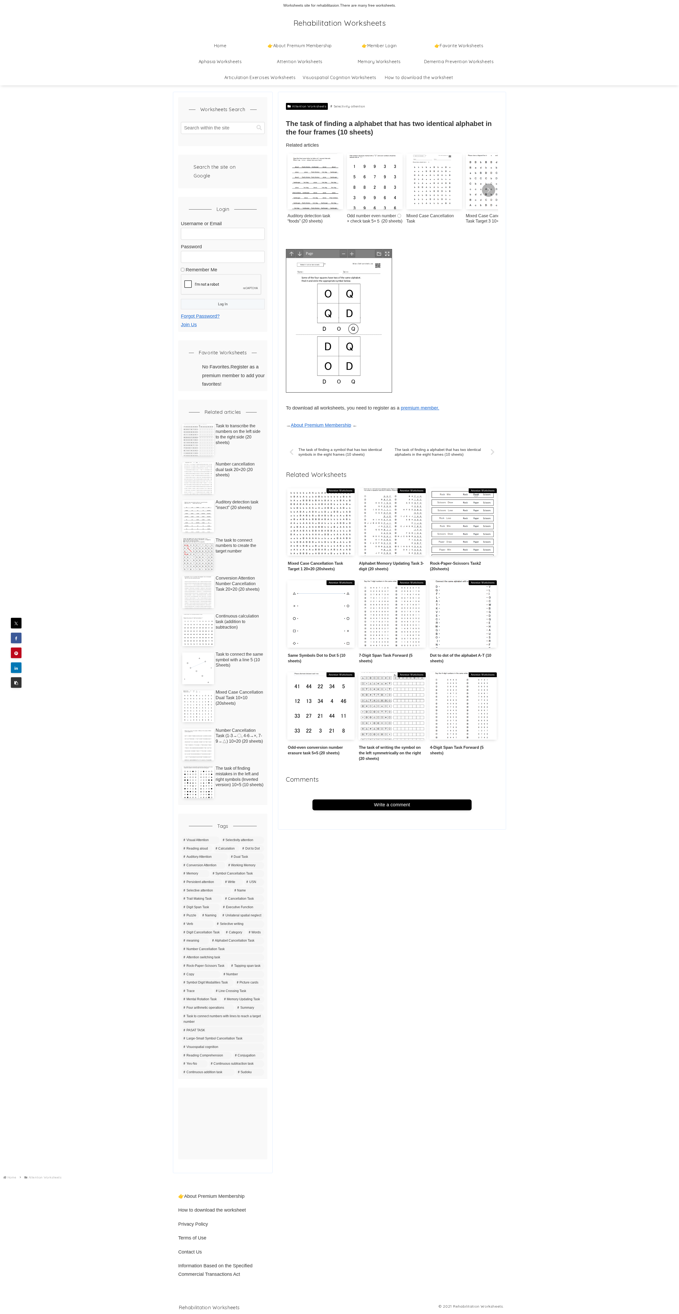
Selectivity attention (349, 106)
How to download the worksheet (212, 1210)
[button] (488, 190)
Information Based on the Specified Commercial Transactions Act (215, 1270)
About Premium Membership (321, 425)
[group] (315, 190)
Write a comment (392, 804)
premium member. (420, 408)
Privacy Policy (193, 1224)
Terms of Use (192, 1238)
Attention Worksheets (309, 106)
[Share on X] (16, 623)
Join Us (189, 324)
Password (191, 246)
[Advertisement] (223, 1123)
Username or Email (201, 223)
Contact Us (190, 1252)
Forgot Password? (200, 316)
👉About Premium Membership (211, 1196)
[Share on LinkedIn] (16, 668)
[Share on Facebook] (16, 638)
